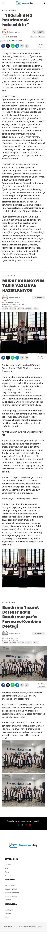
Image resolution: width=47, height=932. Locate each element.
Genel (5, 309)
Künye (7, 917)
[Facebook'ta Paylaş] (3, 46)
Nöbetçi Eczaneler (12, 893)
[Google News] (41, 47)
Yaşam (28, 309)
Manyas (8, 875)
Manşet (41, 37)
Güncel (33, 37)
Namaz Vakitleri (11, 889)
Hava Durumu (10, 885)
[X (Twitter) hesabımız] (22, 824)
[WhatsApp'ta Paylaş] (13, 46)
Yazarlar (8, 913)
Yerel (36, 309)
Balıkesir (8, 865)
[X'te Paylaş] (8, 46)
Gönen (7, 872)
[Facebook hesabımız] (18, 824)
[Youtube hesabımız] (30, 824)
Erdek (7, 868)
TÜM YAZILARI (38, 32)
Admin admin (14, 32)
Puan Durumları (11, 896)
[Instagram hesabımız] (26, 824)
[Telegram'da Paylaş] (17, 46)
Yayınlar (8, 900)
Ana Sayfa (9, 910)
